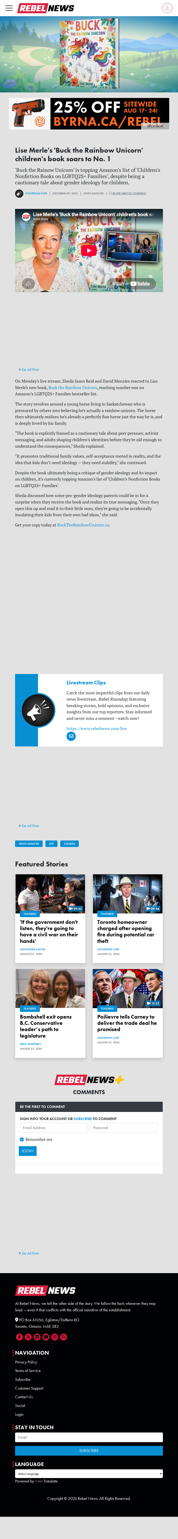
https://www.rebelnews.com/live (97, 728)
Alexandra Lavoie (32, 949)
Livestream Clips (36, 193)
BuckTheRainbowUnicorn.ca (83, 525)
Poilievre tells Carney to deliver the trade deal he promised (127, 1023)
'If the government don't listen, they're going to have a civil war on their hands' (49, 931)
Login (19, 1414)
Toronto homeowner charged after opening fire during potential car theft (125, 931)
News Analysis (29, 844)
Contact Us (24, 1397)
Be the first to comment (129, 193)
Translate (51, 1481)
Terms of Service (28, 1370)
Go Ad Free (30, 369)
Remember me (38, 1139)
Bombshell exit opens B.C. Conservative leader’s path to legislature (46, 1026)
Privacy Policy (26, 1362)
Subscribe (23, 1379)
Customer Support (29, 1388)
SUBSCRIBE (83, 1118)
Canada (69, 844)
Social (20, 1405)
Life (51, 844)
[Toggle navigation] (9, 8)
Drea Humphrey (30, 1044)
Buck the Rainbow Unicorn (72, 387)
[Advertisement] (89, 333)
